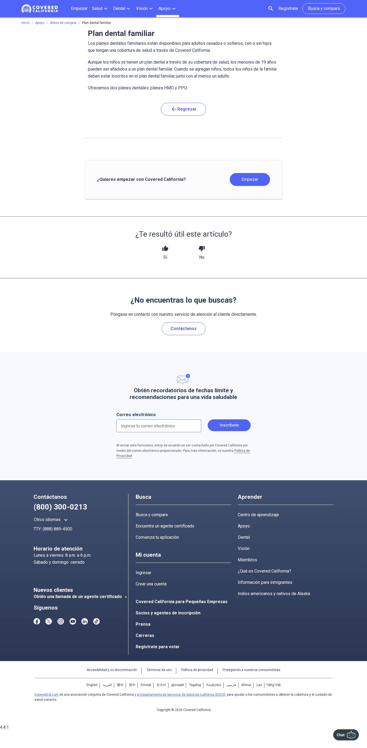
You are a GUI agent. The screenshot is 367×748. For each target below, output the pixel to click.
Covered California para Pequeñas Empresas (182, 601)
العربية (107, 685)
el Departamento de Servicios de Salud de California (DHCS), (181, 694)
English (92, 685)
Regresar (184, 109)
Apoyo (244, 526)
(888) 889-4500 (57, 528)
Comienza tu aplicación (157, 537)
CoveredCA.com (46, 694)
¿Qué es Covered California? (264, 571)
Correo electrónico (136, 414)
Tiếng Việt (273, 685)
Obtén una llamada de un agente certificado (80, 596)
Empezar (250, 179)
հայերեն (213, 685)
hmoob (146, 685)
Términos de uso (159, 670)
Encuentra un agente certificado (165, 526)
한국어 (161, 685)
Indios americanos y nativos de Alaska (274, 593)
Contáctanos (184, 328)
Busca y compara (152, 514)
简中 (132, 685)
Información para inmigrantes (265, 582)
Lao (259, 685)
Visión (244, 548)
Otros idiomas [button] (51, 520)
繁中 (120, 685)
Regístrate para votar (158, 646)
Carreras (145, 635)
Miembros (247, 559)
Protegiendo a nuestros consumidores (251, 670)
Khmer (246, 685)
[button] (100, 8)
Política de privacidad (197, 670)
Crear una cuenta (151, 583)
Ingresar (143, 572)
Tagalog (195, 685)
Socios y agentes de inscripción (168, 612)
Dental (244, 537)
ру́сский (177, 685)
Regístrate (288, 8)
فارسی (231, 685)
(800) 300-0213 (60, 507)
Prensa (143, 624)
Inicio (25, 23)
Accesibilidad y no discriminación (112, 670)
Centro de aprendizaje (258, 514)
